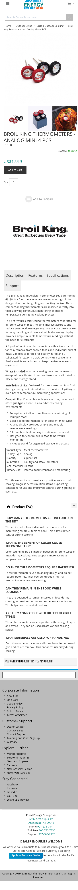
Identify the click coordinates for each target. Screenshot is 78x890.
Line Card (13, 699)
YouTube (12, 796)
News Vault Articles (18, 772)
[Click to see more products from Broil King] (40, 232)
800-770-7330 (47, 830)
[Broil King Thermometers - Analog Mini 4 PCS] (40, 35)
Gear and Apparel (17, 761)
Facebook (12, 784)
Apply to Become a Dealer (25, 855)
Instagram (13, 788)
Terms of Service (17, 715)
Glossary (12, 742)
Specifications (58, 275)
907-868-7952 (46, 834)
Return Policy (15, 711)
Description (15, 275)
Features (35, 275)
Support (12, 285)
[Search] (69, 17)
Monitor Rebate (16, 753)
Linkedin (12, 792)
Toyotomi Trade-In (18, 757)
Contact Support (17, 734)
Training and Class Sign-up (23, 738)
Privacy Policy (15, 707)
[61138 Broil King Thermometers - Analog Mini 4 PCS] (16, 108)
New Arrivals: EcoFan (19, 769)
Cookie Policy (14, 703)
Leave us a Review (18, 799)
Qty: (6, 182)
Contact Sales (15, 730)
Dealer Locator (15, 726)
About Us (12, 696)
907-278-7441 (45, 826)
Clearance (13, 765)
